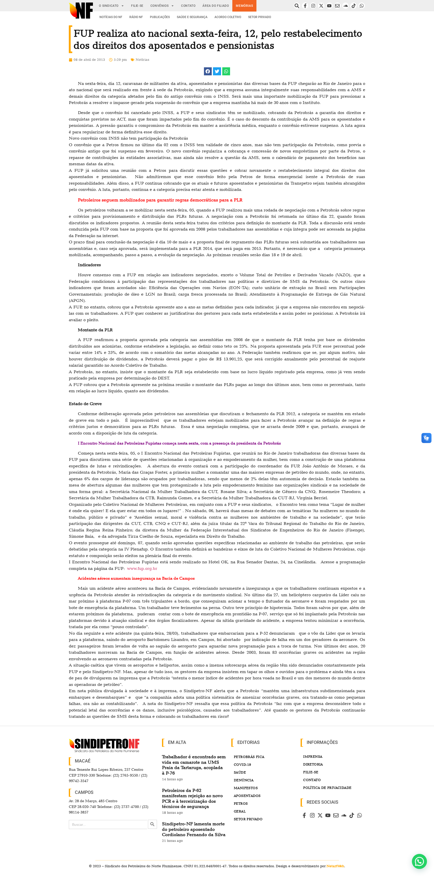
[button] (208, 71)
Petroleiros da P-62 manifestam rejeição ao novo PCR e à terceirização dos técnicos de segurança (192, 798)
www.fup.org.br (142, 568)
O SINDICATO (109, 6)
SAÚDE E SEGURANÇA (192, 17)
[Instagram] (313, 6)
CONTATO (188, 6)
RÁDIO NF (136, 17)
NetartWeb (335, 866)
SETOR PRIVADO (259, 17)
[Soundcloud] (345, 6)
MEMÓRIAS (244, 6)
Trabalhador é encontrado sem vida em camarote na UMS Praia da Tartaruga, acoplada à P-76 (194, 765)
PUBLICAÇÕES (160, 17)
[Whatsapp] (361, 6)
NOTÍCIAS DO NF (110, 17)
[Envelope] (337, 6)
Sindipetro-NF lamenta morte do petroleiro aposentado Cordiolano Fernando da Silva (194, 829)
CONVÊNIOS (159, 6)
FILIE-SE (137, 6)
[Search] (297, 6)
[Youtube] (329, 6)
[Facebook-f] (305, 6)
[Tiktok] (353, 6)
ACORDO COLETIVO (227, 17)
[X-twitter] (321, 6)
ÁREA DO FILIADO (215, 6)
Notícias (142, 60)
